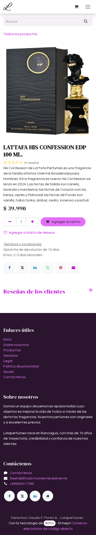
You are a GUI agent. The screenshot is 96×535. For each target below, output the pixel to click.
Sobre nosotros (16, 345)
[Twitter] (22, 496)
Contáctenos (14, 377)
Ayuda (8, 371)
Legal (8, 361)
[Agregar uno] (32, 221)
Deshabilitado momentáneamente (38, 478)
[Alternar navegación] (88, 7)
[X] (22, 267)
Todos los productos (20, 34)
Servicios (10, 355)
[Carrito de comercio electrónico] (76, 7)
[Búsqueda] (86, 21)
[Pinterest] (60, 267)
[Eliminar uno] (9, 221)
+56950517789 (22, 483)
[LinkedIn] (35, 267)
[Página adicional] (47, 496)
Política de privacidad (21, 366)
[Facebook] (9, 267)
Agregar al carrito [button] (65, 222)
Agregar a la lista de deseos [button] (32, 232)
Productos (12, 350)
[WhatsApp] (47, 267)
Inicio (7, 339)
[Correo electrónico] (73, 267)
